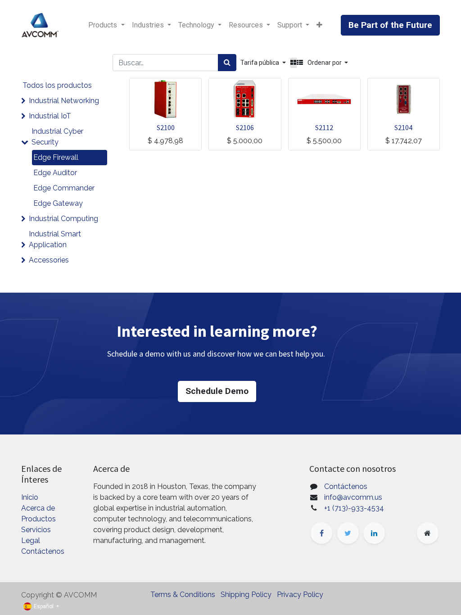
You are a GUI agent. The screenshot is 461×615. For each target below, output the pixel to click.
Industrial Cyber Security (57, 136)
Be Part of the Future (390, 25)
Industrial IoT (50, 116)
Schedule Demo (217, 391)
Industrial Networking (64, 100)
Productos (38, 519)
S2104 (403, 127)
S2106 (245, 127)
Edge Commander (64, 188)
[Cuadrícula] (293, 63)
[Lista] (299, 63)
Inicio (29, 497)
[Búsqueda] (227, 62)
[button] (319, 25)
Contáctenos (42, 551)
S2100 (166, 127)
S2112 (324, 127)
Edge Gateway (58, 203)
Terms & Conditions (182, 594)
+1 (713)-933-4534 (354, 508)
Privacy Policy (300, 594)
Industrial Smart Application (55, 239)
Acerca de (38, 508)
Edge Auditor (55, 172)
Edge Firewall (55, 157)
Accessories (49, 260)
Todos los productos (57, 85)
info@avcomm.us (353, 497)
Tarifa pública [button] (260, 62)
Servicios (36, 529)
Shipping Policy (246, 594)
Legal (30, 540)
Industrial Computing (63, 218)
